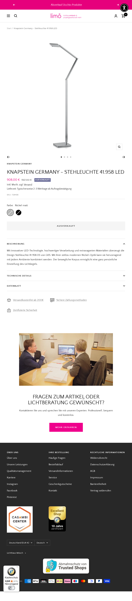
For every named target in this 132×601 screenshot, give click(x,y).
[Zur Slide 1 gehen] (61, 157)
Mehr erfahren (66, 427)
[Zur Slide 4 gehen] (70, 157)
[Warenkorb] (123, 16)
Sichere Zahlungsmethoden (71, 300)
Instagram (12, 484)
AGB (92, 471)
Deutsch (41, 543)
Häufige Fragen (57, 458)
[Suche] (15, 15)
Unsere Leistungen (17, 464)
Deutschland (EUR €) (19, 543)
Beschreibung (16, 244)
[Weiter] (123, 157)
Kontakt (53, 490)
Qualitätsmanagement (19, 471)
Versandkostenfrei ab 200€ (28, 300)
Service (53, 477)
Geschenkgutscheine (60, 484)
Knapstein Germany (19, 164)
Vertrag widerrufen (100, 490)
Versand (28, 184)
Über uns (12, 458)
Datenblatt (14, 286)
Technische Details (19, 276)
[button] (124, 7)
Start (9, 28)
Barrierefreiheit (98, 484)
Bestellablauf (56, 464)
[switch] (11, 588)
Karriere (11, 477)
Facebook (12, 490)
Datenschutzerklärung (102, 464)
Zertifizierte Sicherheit (25, 310)
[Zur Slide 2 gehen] (64, 157)
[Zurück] (8, 157)
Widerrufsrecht (98, 458)
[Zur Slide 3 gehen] (67, 157)
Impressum (96, 477)
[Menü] (17, 568)
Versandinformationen (61, 471)
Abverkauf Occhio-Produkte (66, 4)
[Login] (115, 15)
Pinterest (12, 497)
